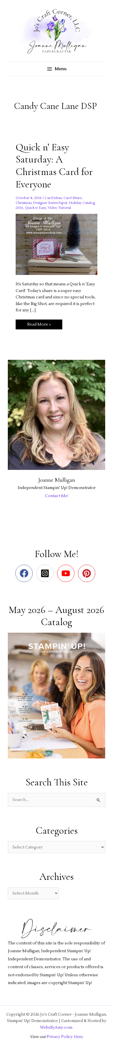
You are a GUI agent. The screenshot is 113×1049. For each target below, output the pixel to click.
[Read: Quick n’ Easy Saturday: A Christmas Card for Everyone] (56, 244)
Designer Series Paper (50, 203)
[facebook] (25, 573)
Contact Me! (56, 495)
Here (77, 1036)
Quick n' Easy (35, 208)
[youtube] (67, 573)
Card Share (72, 198)
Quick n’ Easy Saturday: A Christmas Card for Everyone (54, 165)
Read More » (39, 325)
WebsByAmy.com (56, 1027)
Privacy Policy (60, 1036)
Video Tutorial (59, 208)
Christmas (24, 203)
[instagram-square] (46, 573)
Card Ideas (53, 198)
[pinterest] (88, 573)
